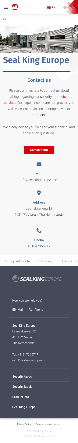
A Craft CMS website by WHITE (39, 436)
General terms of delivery (48, 424)
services (10, 103)
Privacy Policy (24, 424)
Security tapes (22, 376)
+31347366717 (39, 246)
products (59, 97)
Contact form (39, 150)
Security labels (22, 386)
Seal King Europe (24, 407)
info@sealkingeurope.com (39, 180)
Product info (20, 397)
